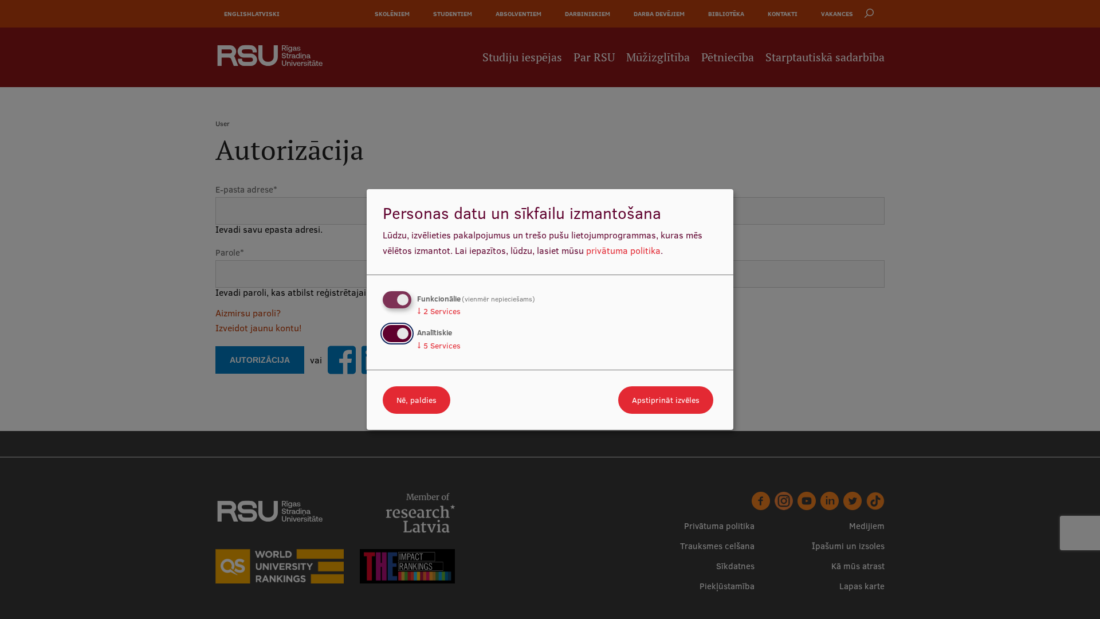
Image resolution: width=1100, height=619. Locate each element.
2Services (439, 311)
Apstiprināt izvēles (666, 400)
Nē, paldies (416, 400)
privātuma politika (623, 250)
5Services (439, 345)
